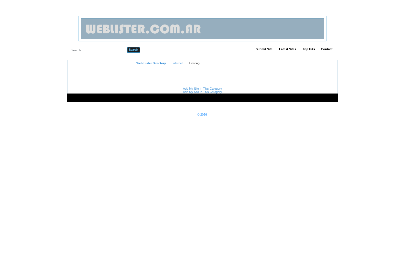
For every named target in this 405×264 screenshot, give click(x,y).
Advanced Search (154, 49)
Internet (177, 63)
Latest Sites (287, 49)
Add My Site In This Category (202, 88)
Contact (327, 49)
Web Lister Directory (151, 63)
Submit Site (264, 49)
